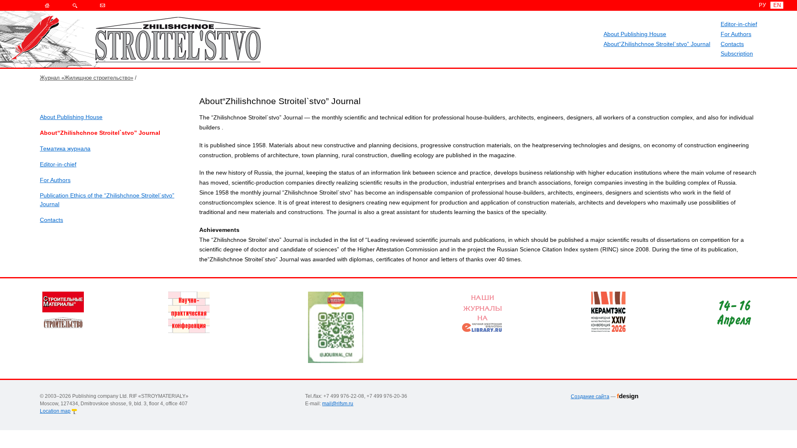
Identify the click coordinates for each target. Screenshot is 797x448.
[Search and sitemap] (75, 5)
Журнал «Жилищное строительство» (86, 78)
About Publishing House (635, 34)
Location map (55, 411)
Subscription (737, 53)
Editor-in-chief (739, 24)
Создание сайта (590, 396)
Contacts (732, 44)
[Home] (47, 5)
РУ (762, 5)
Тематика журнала (65, 148)
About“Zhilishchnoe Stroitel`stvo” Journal (657, 44)
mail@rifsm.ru (337, 404)
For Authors (736, 34)
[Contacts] (102, 5)
